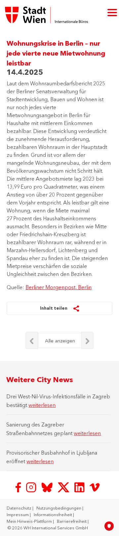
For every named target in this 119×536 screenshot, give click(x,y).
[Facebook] (19, 486)
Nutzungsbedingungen (59, 508)
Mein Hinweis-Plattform (30, 521)
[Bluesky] (47, 486)
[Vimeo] (94, 486)
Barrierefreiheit (72, 521)
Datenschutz (19, 508)
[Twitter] (64, 486)
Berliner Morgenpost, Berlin (58, 287)
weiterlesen (42, 405)
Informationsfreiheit (53, 514)
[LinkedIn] (80, 486)
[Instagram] (31, 486)
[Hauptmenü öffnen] (112, 12)
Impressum (18, 514)
